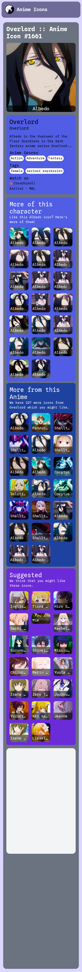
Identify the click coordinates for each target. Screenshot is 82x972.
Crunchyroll (24, 183)
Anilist (16, 188)
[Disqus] (41, 801)
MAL (32, 188)
